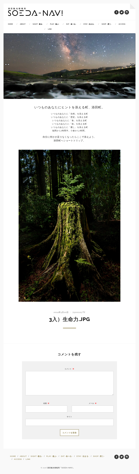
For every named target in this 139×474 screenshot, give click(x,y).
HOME (10, 24)
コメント (69, 369)
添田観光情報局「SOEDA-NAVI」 (60, 468)
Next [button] (132, 65)
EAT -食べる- (71, 24)
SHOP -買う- (107, 24)
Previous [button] (7, 65)
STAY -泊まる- (89, 24)
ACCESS (122, 24)
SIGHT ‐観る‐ (38, 24)
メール (93, 403)
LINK (50, 29)
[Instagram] (127, 12)
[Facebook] (116, 12)
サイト (69, 417)
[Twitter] (121, 12)
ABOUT (23, 24)
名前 (46, 403)
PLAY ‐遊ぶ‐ (54, 24)
